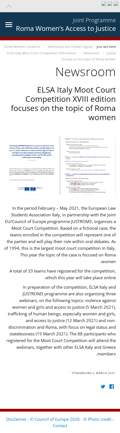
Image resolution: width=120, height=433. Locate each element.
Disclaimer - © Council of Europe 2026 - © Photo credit (59, 419)
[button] (60, 6)
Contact (60, 425)
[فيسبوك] (111, 386)
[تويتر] (103, 386)
